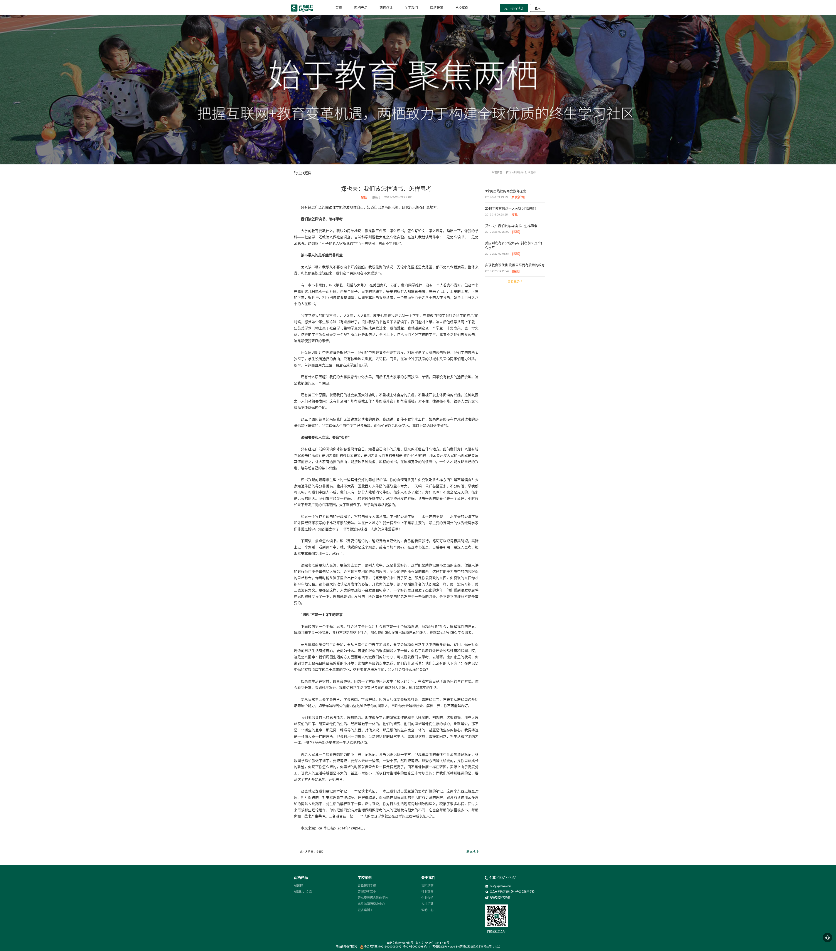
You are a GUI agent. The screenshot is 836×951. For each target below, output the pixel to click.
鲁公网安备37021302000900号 (382, 946)
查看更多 (513, 281)
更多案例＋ (365, 910)
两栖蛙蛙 (438, 946)
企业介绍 (427, 897)
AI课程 (298, 885)
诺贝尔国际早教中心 (371, 903)
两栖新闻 (436, 7)
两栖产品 (360, 7)
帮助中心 (427, 910)
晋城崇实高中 (367, 891)
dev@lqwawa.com (498, 886)
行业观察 (530, 172)
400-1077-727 (500, 877)
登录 (538, 8)
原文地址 (472, 851)
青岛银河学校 (367, 885)
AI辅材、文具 (303, 891)
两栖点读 (386, 7)
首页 (338, 7)
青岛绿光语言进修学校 (373, 897)
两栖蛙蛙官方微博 (498, 897)
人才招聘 (427, 903)
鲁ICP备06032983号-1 (416, 946)
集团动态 (427, 885)
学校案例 (461, 7)
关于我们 (411, 7)
